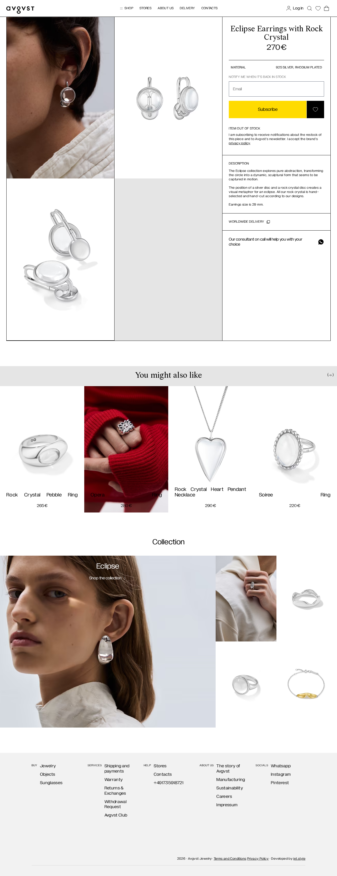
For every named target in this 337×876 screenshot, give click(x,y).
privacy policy (185, 464)
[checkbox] (120, 464)
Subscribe (168, 482)
